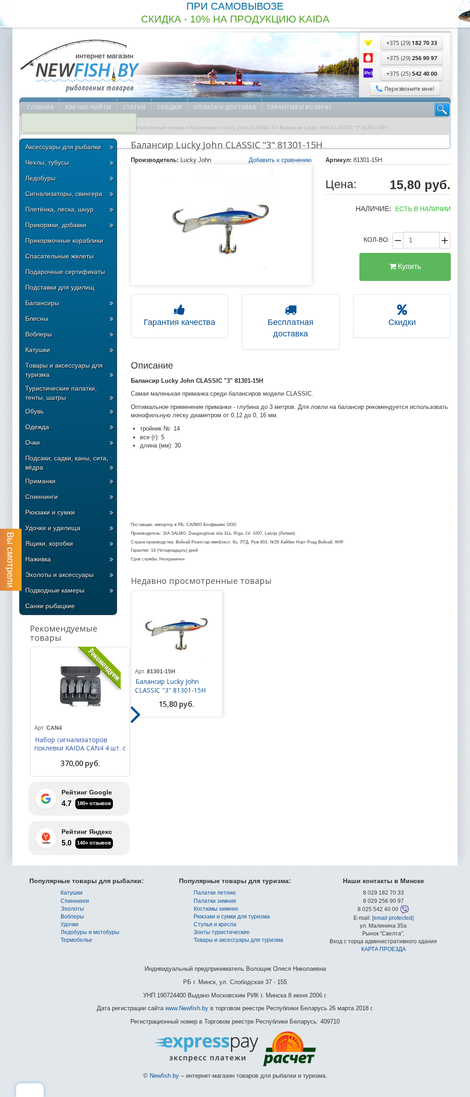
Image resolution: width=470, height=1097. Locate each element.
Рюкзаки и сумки (50, 512)
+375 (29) (411, 43)
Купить (408, 266)
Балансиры (42, 303)
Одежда (37, 427)
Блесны (36, 318)
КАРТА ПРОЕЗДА (383, 949)
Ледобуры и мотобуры (90, 932)
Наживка (38, 559)
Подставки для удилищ (60, 287)
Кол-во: (377, 239)
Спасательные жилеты (59, 256)
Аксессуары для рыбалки (63, 147)
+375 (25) (411, 74)
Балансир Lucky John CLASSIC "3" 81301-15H (170, 685)
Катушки (37, 349)
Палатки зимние (215, 901)
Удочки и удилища (52, 528)
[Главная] (79, 66)
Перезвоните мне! (409, 89)
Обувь (34, 411)
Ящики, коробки (49, 543)
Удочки (69, 924)
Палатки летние (215, 893)
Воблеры (38, 334)
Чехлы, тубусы (47, 162)
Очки (32, 442)
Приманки (40, 481)
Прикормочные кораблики (64, 240)
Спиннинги (41, 496)
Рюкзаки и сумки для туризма (232, 916)
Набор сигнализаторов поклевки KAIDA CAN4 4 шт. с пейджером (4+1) (80, 748)
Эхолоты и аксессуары (59, 574)
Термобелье (76, 940)
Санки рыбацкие (50, 606)
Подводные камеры (54, 590)
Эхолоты (72, 909)
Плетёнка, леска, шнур (59, 209)
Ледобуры (40, 178)
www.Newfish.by (186, 1008)
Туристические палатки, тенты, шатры (61, 393)
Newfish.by (164, 1075)
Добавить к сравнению (280, 160)
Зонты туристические (222, 932)
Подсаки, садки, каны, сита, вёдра (66, 462)
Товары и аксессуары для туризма (64, 370)
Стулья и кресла (215, 924)
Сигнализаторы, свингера (63, 193)
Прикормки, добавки (55, 225)
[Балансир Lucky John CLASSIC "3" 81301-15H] (221, 224)
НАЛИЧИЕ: (373, 209)
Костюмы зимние (216, 909)
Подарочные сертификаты (65, 271)
